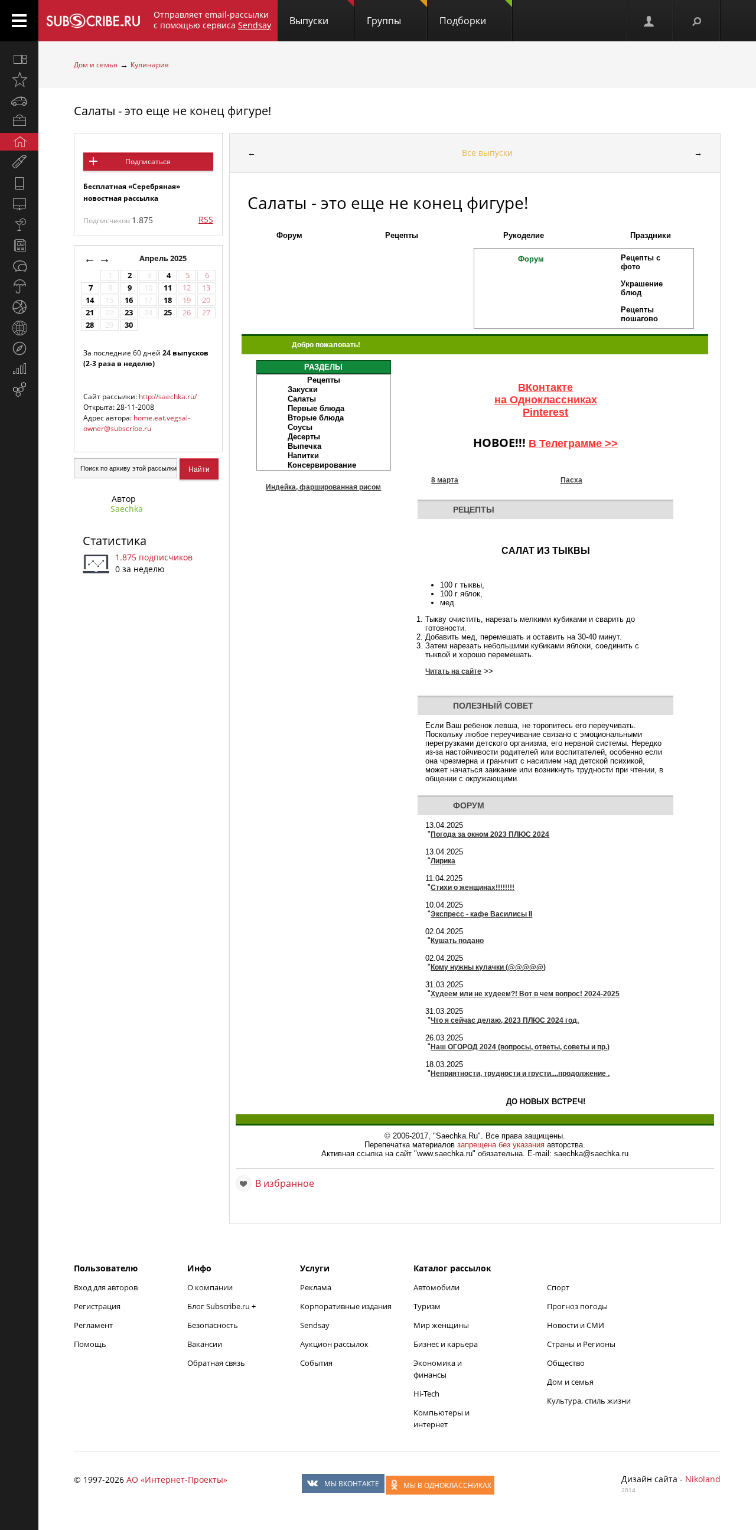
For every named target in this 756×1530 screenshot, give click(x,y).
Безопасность (212, 1325)
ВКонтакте (545, 387)
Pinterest (545, 412)
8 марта (444, 480)
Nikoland (703, 1479)
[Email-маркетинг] (19, 390)
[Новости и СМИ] (19, 245)
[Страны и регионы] (19, 328)
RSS (205, 219)
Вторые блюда (316, 417)
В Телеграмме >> (573, 443)
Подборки (462, 20)
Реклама (315, 1287)
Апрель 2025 (163, 258)
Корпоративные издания (346, 1306)
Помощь (90, 1344)
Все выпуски (487, 152)
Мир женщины (441, 1325)
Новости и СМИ (575, 1325)
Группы (384, 20)
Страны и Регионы (581, 1344)
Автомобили (436, 1287)
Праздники (650, 235)
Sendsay (315, 1325)
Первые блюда (316, 408)
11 (168, 288)
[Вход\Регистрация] (649, 20)
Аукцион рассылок (334, 1344)
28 (90, 325)
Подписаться (148, 161)
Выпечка (304, 446)
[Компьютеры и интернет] (19, 204)
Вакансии (204, 1344)
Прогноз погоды (577, 1306)
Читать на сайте (453, 671)
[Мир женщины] (19, 162)
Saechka (126, 508)
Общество (566, 1363)
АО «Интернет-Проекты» (176, 1479)
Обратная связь (216, 1363)
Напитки (303, 455)
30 (129, 325)
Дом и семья (96, 65)
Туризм (427, 1306)
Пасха (571, 480)
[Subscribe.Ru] (93, 20)
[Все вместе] (19, 59)
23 (129, 313)
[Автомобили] (19, 100)
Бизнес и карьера (445, 1344)
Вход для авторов (106, 1287)
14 (90, 300)
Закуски (303, 389)
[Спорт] (19, 307)
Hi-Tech (426, 1393)
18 (168, 300)
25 (168, 313)
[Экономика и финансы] (19, 369)
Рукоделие (523, 235)
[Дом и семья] (19, 142)
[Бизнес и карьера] (19, 121)
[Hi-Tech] (19, 183)
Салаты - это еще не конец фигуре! (172, 111)
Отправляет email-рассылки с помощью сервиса (212, 20)
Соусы (300, 427)
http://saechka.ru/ (168, 397)
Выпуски (308, 20)
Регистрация (97, 1306)
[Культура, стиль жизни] (19, 224)
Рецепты (401, 235)
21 (90, 313)
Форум (289, 235)
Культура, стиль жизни (589, 1400)
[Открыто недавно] (19, 80)
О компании (210, 1287)
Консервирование (322, 465)
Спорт (558, 1287)
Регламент (93, 1325)
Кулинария (150, 65)
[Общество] (19, 266)
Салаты (302, 398)
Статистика (114, 541)
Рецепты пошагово (639, 314)
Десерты (304, 436)
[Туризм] (19, 348)
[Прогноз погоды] (19, 286)
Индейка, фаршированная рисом (323, 487)
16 (129, 300)
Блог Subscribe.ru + (222, 1306)
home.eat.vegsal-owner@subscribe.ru (136, 423)
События (316, 1363)
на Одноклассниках (545, 400)
